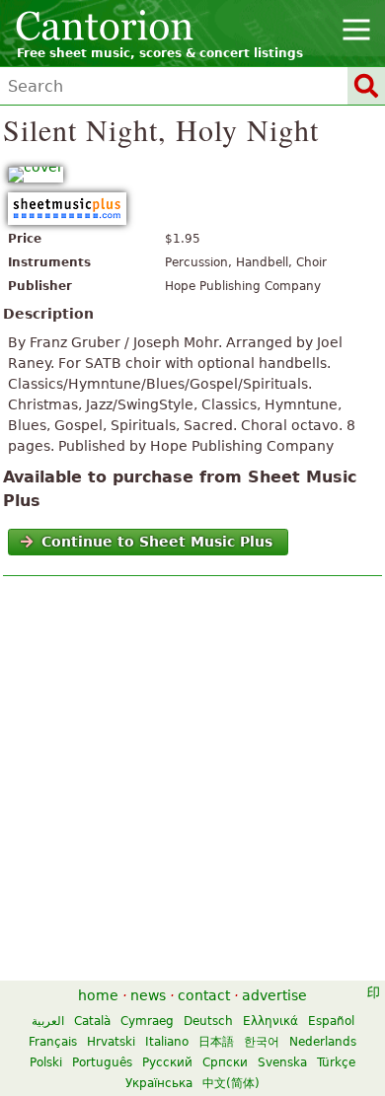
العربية (48, 1021)
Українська (158, 1083)
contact (204, 995)
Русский (167, 1062)
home (98, 995)
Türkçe (336, 1062)
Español (331, 1021)
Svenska (282, 1062)
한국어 (261, 1042)
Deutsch (208, 1021)
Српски (225, 1062)
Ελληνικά (270, 1021)
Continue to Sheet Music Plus (156, 541)
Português (102, 1062)
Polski (46, 1062)
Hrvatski (111, 1042)
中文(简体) (231, 1083)
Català (92, 1021)
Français (53, 1042)
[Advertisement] (192, 783)
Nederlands (322, 1042)
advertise (274, 995)
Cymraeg (147, 1021)
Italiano (167, 1042)
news (148, 995)
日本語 (216, 1042)
